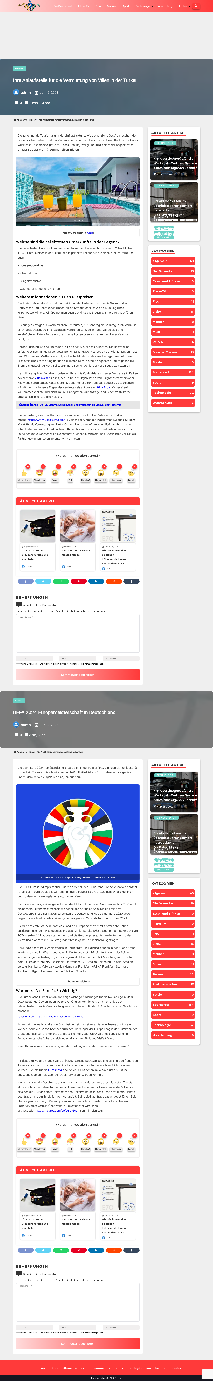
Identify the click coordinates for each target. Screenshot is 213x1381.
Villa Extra (103, 387)
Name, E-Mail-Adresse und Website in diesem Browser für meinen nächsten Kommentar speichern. (62, 664)
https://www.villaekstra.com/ (46, 419)
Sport (126, 6)
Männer (111, 6)
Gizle (90, 232)
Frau (98, 6)
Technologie (143, 6)
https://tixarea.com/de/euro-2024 (58, 1110)
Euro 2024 (55, 1070)
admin (29, 566)
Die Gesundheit (63, 6)
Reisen (19, 68)
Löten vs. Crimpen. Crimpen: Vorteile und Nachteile (35, 555)
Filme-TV (83, 6)
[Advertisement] (106, 36)
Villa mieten (42, 378)
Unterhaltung (165, 6)
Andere (183, 6)
